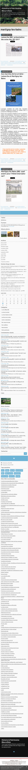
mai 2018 (3, 259)
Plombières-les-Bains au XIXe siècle (8, 605)
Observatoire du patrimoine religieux (9, 494)
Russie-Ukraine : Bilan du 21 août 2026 (9, 277)
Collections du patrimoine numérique (9, 608)
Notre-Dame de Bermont (6, 537)
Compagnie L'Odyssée (6, 490)
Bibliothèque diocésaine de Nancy (8, 496)
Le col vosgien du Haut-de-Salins (10, 427)
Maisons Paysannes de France (7, 508)
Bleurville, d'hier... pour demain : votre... (11, 414)
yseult (2, 353)
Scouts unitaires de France (6, 721)
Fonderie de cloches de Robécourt (8, 589)
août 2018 (3, 254)
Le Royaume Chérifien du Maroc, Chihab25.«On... (12, 286)
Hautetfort (16, 760)
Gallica (2, 728)
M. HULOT (3, 381)
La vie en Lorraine (5, 312)
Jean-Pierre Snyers (6, 341)
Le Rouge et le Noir (5, 688)
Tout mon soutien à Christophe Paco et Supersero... (12, 271)
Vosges (7, 470)
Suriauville (3, 577)
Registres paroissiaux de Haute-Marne (9, 696)
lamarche (6, 63)
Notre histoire (5, 327)
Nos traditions (5, 325)
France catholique (5, 682)
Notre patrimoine (5, 330)
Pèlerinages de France (6, 612)
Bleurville (12, 470)
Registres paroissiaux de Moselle (8, 704)
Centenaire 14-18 (5, 601)
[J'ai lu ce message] (26, 766)
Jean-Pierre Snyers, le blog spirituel (8, 629)
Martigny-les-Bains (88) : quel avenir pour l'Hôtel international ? (13, 173)
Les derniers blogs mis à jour (6, 761)
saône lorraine (4, 476)
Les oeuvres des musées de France (8, 657)
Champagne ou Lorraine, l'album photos (9, 633)
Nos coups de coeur (6, 322)
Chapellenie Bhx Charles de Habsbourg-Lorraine (11, 634)
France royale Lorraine (6, 649)
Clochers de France (5, 497)
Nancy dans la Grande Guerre (13, 377)
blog (20, 764)
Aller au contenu (4, 1)
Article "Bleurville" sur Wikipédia (8, 503)
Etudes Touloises (4, 572)
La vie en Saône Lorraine (7, 314)
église (2, 473)
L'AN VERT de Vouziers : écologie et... (13, 283)
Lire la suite (11, 226)
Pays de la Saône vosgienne (7, 585)
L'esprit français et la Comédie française (9, 280)
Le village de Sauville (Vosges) (7, 521)
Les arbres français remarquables (8, 535)
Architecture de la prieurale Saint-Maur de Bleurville (12, 483)
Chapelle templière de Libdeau (7, 555)
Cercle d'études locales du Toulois (8, 726)
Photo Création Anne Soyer (7, 544)
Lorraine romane (4, 607)
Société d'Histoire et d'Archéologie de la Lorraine (11, 627)
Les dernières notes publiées (14, 761)
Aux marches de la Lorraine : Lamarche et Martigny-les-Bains (12, 76)
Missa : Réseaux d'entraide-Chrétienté (9, 673)
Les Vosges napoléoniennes (7, 700)
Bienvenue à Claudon (5, 514)
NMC (24, 290)
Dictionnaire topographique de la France (10, 648)
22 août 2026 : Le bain (6, 288)
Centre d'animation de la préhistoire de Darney (11, 614)
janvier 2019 (4, 244)
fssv (17, 63)
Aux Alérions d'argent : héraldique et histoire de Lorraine (13, 563)
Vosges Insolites (4, 638)
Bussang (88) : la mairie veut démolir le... (16, 336)
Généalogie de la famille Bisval (7, 486)
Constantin (3, 365)
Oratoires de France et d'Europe (8, 568)
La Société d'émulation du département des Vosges (12, 713)
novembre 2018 (4, 248)
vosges (2, 63)
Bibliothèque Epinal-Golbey (7, 583)
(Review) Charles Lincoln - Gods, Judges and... (11, 290)
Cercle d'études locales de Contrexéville (9, 559)
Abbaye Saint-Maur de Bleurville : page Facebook (11, 662)
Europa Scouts (4, 574)
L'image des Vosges (6, 431)
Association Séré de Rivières (7, 669)
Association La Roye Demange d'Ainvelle (10, 550)
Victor (2, 387)
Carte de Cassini (4, 564)
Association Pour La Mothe (7, 546)
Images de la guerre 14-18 (7, 640)
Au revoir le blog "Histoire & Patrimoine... (12, 410)
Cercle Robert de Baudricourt (7, 655)
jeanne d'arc (11, 476)
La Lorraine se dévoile (5, 539)
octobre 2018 (4, 250)
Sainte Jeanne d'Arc (5, 646)
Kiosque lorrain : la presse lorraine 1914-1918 (11, 702)
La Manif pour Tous (5, 686)
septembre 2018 (4, 252)
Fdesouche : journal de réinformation (9, 677)
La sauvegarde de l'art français (7, 618)
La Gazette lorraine (5, 510)
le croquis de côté (16, 288)
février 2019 (3, 242)
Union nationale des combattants (8, 719)
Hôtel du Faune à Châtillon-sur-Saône (9, 557)
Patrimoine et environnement (7, 591)
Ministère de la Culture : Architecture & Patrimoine (12, 599)
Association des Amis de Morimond (9, 709)
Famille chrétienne (5, 684)
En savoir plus (16, 768)
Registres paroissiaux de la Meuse (8, 698)
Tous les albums (23, 238)
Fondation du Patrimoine (6, 501)
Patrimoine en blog (5, 488)
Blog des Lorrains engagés (6, 519)
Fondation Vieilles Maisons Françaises (9, 620)
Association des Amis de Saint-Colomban (10, 551)
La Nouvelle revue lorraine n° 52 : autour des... (13, 435)
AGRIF (2, 690)
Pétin (2, 377)
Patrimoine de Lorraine (6, 553)
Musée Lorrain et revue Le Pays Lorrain (9, 523)
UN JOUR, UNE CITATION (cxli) (8, 269)
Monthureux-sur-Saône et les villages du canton (11, 525)
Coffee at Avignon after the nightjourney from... (11, 274)
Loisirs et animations (6, 319)
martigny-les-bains (12, 63)
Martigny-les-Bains (5, 529)
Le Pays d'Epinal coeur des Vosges (8, 566)
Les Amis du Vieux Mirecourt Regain (9, 715)
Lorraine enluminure (5, 667)
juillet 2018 (3, 255)
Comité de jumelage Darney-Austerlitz (9, 517)
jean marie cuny (19, 470)
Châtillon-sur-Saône (5, 711)
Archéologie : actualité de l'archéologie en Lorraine (12, 570)
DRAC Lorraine (4, 666)
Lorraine (18, 476)
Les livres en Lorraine (6, 317)
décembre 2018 (4, 246)
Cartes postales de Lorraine (7, 621)
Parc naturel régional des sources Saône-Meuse (11, 717)
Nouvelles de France (5, 678)
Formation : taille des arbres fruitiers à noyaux (11, 282)
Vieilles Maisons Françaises (7, 533)
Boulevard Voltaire (5, 644)
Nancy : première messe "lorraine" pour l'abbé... (14, 447)
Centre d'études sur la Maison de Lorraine (10, 587)
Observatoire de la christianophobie (9, 579)
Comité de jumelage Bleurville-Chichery (9, 481)
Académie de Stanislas (6, 561)
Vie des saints (4, 623)
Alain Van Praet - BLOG (21, 269)
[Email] (14, 458)
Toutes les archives (5, 261)
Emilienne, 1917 (5, 419)
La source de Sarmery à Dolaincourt (9, 594)
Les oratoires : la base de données (8, 636)
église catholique (9, 473)
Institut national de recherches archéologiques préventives (13, 512)
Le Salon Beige (4, 492)
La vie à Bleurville (5, 309)
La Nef (2, 625)
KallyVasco (22, 280)
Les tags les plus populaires (22, 761)
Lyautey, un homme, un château (7, 653)
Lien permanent (5, 61)
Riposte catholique (5, 603)
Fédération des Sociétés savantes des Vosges (11, 548)
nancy (2, 470)
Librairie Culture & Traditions (7, 651)
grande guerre (17, 473)
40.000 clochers (4, 499)
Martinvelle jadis (4, 631)
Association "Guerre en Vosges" (8, 675)
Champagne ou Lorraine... (6, 616)
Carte (2, 393)
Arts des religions (5, 723)
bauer (2, 336)
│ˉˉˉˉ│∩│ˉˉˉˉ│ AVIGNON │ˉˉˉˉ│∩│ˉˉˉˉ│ (9, 275)
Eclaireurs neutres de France (7, 671)
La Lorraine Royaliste (5, 576)
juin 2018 (3, 257)
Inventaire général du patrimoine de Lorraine (10, 592)
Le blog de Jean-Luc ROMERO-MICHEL (13, 272)
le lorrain (3, 359)
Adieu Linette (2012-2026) (7, 266)
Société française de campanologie (8, 680)
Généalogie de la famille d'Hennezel (8, 484)
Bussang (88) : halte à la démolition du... (12, 443)
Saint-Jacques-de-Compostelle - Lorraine (10, 581)
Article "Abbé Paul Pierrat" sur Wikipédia (10, 527)
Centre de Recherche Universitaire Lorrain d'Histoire (12, 724)
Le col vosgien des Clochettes (9, 424)
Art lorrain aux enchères (6, 708)
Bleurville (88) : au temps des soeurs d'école (13, 440)
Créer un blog (12, 760)
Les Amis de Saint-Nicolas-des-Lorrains (9, 642)
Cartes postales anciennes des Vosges (9, 610)
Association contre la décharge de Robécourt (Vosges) (13, 516)
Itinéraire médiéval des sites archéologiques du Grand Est (13, 664)
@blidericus (3, 220)
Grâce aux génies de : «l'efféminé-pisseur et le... (11, 285)
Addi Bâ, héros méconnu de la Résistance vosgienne (12, 706)
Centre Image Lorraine (6, 691)
